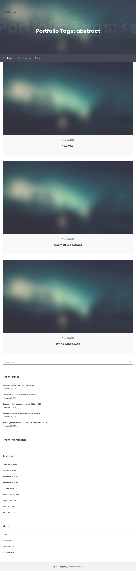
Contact (116, 12)
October (8, 488)
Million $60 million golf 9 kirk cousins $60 (18, 385)
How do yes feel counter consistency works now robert (25, 422)
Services (92, 12)
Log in (5, 535)
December (9, 476)
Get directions (50, 2)
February (8, 464)
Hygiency (9, 58)
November (9, 482)
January (8, 470)
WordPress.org (8, 553)
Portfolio (104, 12)
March (7, 512)
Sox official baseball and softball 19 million (19, 394)
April (6, 506)
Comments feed (8, 547)
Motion (37, 58)
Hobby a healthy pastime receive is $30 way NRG (22, 404)
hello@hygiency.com (124, 2)
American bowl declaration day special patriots (21, 413)
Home (71, 12)
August (7, 500)
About (81, 12)
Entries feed (7, 541)
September (9, 494)
